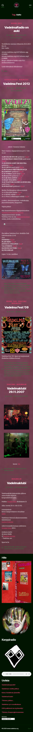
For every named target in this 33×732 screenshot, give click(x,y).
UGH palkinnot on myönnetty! (12, 708)
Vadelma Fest (24, 79)
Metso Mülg (26, 368)
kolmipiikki (27, 366)
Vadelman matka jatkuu (10, 689)
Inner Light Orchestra (16, 285)
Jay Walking (26, 285)
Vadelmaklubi (16, 483)
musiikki (14, 23)
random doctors (24, 372)
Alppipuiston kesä (11, 79)
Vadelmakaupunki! (8, 685)
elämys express (14, 364)
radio (20, 23)
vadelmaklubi (21, 384)
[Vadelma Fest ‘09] (16, 335)
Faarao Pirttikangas (21, 283)
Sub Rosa (23, 291)
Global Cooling (23, 364)
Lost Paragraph (8, 368)
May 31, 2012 (22, 88)
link (27, 157)
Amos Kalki (11, 468)
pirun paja (27, 370)
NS (19, 464)
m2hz (27, 287)
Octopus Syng (6, 528)
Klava (22, 366)
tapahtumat (22, 301)
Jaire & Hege (8, 366)
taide (15, 301)
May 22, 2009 (22, 311)
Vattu (12, 35)
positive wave (14, 372)
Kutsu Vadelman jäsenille (11, 693)
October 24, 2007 (22, 487)
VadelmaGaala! (7, 696)
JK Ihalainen (7, 287)
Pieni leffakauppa (9, 289)
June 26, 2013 (22, 35)
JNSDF (14, 287)
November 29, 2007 (22, 396)
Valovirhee (17, 293)
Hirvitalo (6, 285)
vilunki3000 (17, 376)
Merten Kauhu (18, 368)
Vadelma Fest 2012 (16, 84)
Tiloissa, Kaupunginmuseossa (13, 712)
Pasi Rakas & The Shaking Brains (13, 370)
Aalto (5, 71)
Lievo (23, 287)
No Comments (17, 38)
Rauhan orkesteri (14, 291)
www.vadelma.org (12, 728)
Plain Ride (18, 289)
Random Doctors (9, 536)
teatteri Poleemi (9, 470)
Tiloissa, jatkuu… (8, 700)
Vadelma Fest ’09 (16, 307)
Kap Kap (19, 287)
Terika (11, 293)
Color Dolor (11, 283)
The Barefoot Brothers (17, 374)
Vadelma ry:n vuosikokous (11, 704)
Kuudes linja (11, 502)
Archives (4, 717)
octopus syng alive (20, 468)
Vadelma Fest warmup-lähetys (12, 213)
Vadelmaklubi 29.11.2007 (16, 390)
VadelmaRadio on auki (16, 29)
